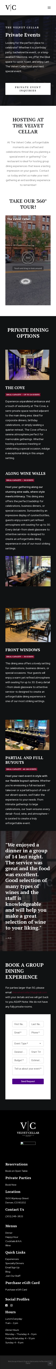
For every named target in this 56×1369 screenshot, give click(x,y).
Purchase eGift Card (16, 1289)
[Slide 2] (28, 377)
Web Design (12, 1361)
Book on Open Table (16, 1171)
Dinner (8, 1232)
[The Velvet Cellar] (10, 7)
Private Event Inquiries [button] (28, 89)
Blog (7, 1271)
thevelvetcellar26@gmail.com (29, 992)
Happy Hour (11, 1237)
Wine (8, 1245)
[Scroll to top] (50, 1363)
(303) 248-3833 (14, 1216)
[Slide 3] (31, 377)
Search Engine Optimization (29, 1361)
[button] (49, 7)
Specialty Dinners (14, 1263)
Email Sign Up (12, 1267)
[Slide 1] (25, 377)
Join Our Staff (12, 1275)
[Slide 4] (32, 747)
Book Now (10, 1184)
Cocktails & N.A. (13, 1241)
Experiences (12, 1259)
